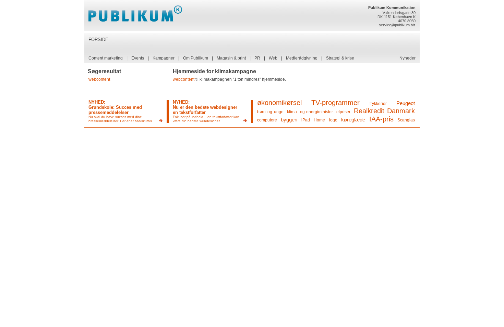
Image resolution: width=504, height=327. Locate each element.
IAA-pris (381, 119)
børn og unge (270, 111)
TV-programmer (335, 102)
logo (333, 120)
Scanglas (406, 120)
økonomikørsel (279, 102)
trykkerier (378, 103)
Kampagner (164, 58)
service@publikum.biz (397, 25)
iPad (305, 120)
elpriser (343, 111)
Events (137, 58)
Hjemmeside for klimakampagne (214, 71)
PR (257, 58)
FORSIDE (98, 39)
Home (319, 120)
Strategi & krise (340, 58)
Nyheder (407, 58)
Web (273, 58)
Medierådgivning (301, 58)
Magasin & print (231, 58)
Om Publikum (195, 58)
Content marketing (105, 58)
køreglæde (353, 119)
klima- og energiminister (310, 111)
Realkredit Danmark (384, 111)
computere (267, 120)
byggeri (289, 119)
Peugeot (405, 103)
